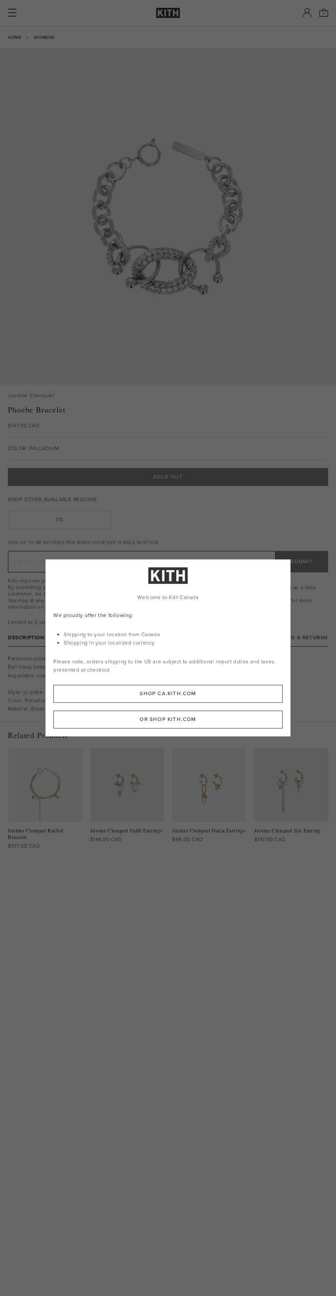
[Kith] (168, 13)
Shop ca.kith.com (168, 694)
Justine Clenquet (31, 395)
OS (59, 519)
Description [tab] (26, 637)
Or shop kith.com (168, 720)
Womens (44, 37)
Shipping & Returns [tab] (299, 637)
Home (14, 37)
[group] (168, 217)
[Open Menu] (12, 12)
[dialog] (168, 647)
